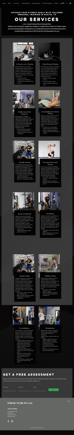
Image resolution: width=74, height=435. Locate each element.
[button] (70, 3)
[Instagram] (12, 421)
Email (34, 387)
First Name (5, 387)
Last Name (20, 387)
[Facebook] (8, 421)
